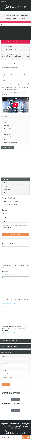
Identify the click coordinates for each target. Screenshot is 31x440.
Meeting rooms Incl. (8, 134)
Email (5, 192)
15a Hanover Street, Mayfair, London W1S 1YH (14, 326)
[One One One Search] (15, 7)
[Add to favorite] (1, 25)
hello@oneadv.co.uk (9, 426)
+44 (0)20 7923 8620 (13, 201)
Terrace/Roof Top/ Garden (10, 142)
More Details (5, 271)
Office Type (6, 370)
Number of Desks (7, 377)
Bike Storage (7, 125)
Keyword (5, 356)
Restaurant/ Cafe (8, 137)
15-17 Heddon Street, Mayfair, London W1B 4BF (14, 297)
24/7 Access (7, 120)
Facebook (6, 182)
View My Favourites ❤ (9, 341)
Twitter (6, 186)
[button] (15, 399)
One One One (5, 437)
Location (5, 363)
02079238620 (15, 428)
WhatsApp (7, 189)
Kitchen (5, 131)
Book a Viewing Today (9, 346)
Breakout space (8, 128)
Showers (6, 139)
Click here (22, 56)
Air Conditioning (8, 122)
